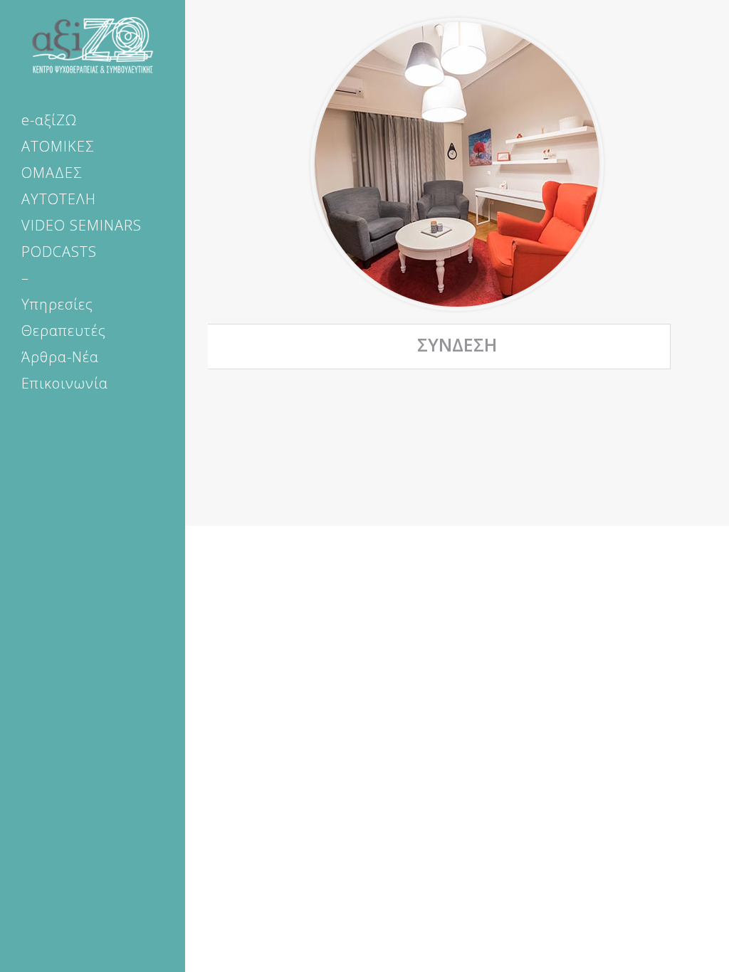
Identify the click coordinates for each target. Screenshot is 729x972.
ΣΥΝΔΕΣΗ (457, 344)
